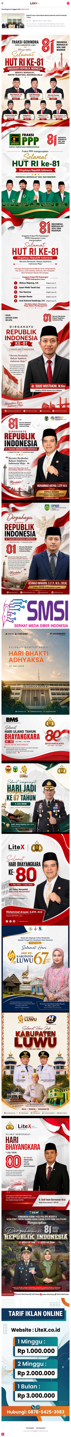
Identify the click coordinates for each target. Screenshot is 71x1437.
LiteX (35, 1431)
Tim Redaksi (30, 1428)
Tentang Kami (40, 1428)
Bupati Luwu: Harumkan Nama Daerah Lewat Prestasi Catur (46, 16)
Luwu (50, 21)
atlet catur (25, 9)
